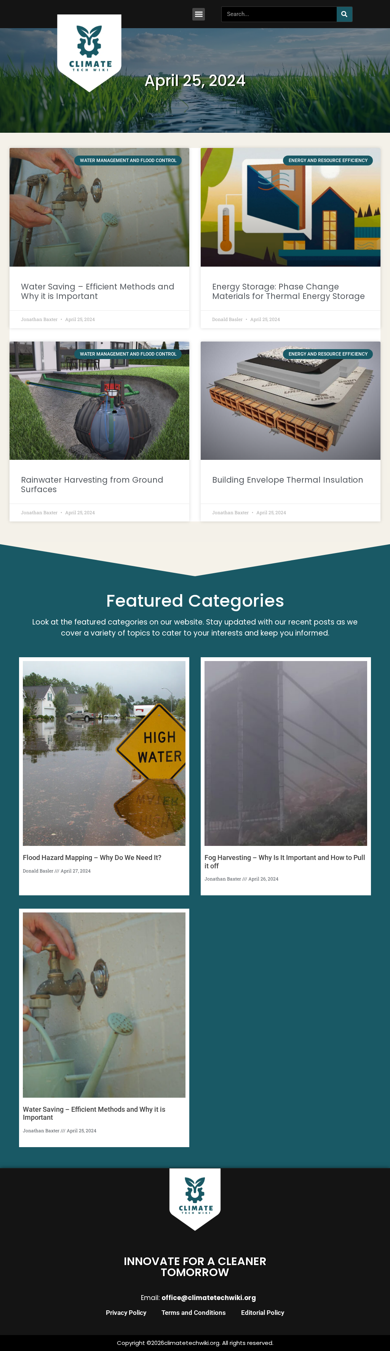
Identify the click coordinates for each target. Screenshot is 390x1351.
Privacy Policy (126, 1312)
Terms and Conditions (193, 1312)
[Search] (344, 14)
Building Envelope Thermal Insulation (287, 479)
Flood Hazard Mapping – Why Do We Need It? (92, 857)
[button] (198, 14)
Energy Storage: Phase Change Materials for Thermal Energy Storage (288, 291)
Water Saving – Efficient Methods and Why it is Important (97, 291)
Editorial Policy (262, 1312)
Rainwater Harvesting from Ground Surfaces (92, 484)
